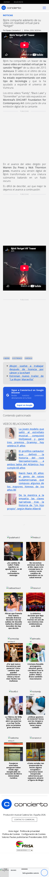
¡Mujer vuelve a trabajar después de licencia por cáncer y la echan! (26, 369)
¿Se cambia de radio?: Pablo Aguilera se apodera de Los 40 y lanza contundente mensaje (13, 569)
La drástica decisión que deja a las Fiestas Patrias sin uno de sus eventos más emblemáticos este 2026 (35, 619)
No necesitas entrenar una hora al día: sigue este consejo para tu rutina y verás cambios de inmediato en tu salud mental (35, 570)
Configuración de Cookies (33, 834)
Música (29, 358)
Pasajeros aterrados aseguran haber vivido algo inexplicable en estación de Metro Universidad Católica (13, 770)
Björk (7, 358)
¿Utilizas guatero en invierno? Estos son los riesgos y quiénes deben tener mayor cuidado (35, 722)
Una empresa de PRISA (24, 844)
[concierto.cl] (11, 7)
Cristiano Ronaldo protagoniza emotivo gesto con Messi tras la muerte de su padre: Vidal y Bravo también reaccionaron (35, 671)
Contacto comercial (24, 819)
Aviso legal (13, 831)
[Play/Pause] (44, 872)
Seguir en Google (24, 405)
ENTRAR (6, 2)
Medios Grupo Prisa (25, 850)
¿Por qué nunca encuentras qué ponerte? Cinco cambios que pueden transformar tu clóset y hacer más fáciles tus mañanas (13, 672)
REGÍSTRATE (18, 2)
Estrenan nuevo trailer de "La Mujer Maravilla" (26, 377)
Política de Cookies (11, 834)
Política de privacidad (30, 831)
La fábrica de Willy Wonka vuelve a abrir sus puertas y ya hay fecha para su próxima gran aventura (13, 722)
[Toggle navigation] (44, 7)
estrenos (17, 358)
